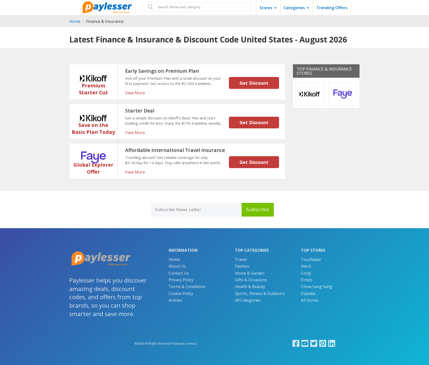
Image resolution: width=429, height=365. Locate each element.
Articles (175, 300)
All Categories (248, 300)
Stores (265, 7)
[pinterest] (322, 343)
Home (74, 21)
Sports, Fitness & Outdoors (260, 293)
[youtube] (304, 343)
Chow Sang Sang (316, 286)
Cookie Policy (181, 293)
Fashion (242, 266)
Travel (241, 259)
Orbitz (307, 280)
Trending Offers (332, 7)
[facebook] (295, 343)
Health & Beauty (250, 286)
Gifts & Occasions (251, 280)
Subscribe (257, 209)
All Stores (310, 300)
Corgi (306, 273)
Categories (294, 7)
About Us (177, 266)
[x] (313, 343)
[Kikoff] (93, 77)
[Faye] (93, 157)
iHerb (306, 266)
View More (135, 93)
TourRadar (311, 259)
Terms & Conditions (187, 286)
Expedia (308, 293)
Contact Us (179, 273)
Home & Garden (249, 273)
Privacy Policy (181, 280)
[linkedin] (331, 343)
